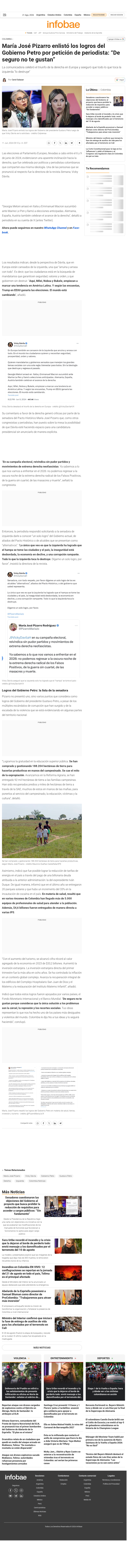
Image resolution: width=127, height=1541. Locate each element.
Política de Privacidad (111, 1484)
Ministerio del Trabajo (74, 33)
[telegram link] (16, 1496)
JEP (39, 33)
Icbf (35, 33)
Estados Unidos (54, 15)
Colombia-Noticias (37, 1181)
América (40, 1480)
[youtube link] (10, 1496)
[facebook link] (10, 1490)
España (78, 15)
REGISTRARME (99, 15)
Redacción (64, 1480)
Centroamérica (39, 1508)
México (87, 15)
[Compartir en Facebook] (54, 143)
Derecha (7, 1181)
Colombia (68, 15)
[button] (4, 15)
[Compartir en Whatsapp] (49, 143)
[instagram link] (21, 1490)
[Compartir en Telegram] (71, 143)
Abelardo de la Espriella (93, 33)
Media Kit (87, 1500)
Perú (40, 1504)
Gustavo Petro (65, 1176)
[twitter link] (16, 1490)
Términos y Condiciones (111, 1480)
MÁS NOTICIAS (41, 1347)
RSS (39, 1516)
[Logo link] (63, 24)
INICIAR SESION (117, 15)
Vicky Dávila (30, 1176)
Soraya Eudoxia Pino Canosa (54, 33)
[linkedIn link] (21, 1496)
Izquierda (20, 1181)
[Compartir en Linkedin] (66, 143)
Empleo (63, 1484)
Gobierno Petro (47, 1176)
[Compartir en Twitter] (60, 143)
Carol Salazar (18, 80)
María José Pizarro (12, 1176)
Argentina (40, 15)
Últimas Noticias (39, 1512)
